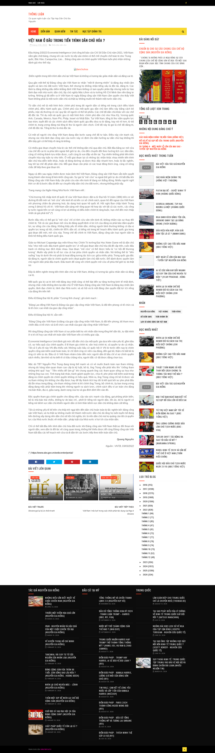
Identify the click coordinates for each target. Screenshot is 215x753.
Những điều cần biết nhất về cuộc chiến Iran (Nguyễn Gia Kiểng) (60, 600)
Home (33, 31)
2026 (145, 574)
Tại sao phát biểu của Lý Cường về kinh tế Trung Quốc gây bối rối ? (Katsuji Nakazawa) (169, 614)
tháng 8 (146, 541)
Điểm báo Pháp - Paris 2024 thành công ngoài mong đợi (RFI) (114, 705)
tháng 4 (146, 525)
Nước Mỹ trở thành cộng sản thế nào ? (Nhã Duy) (114, 627)
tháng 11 (146, 553)
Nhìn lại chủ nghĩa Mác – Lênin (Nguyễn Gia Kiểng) (61, 686)
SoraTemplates (45, 749)
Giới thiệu (41, 3)
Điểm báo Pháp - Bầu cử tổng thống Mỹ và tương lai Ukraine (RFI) (115, 720)
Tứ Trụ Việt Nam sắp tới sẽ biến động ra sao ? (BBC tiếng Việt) (170, 413)
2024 (145, 566)
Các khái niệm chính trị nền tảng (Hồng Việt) (161, 137)
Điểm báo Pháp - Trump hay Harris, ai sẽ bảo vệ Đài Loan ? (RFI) (115, 660)
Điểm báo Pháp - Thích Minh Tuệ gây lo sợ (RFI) (115, 734)
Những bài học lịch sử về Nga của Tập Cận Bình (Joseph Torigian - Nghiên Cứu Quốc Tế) (169, 629)
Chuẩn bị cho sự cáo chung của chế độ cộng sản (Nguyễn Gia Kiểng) (161, 50)
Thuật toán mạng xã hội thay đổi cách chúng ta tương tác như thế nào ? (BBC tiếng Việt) (169, 372)
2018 (145, 493)
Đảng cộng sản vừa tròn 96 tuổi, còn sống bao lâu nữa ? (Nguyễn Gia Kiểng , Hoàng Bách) (62, 672)
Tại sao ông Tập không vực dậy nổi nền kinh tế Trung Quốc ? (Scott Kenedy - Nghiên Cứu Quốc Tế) (169, 645)
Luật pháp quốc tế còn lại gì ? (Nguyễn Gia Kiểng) (61, 727)
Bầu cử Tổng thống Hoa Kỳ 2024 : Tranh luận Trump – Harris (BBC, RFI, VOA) (116, 614)
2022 (145, 509)
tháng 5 (146, 529)
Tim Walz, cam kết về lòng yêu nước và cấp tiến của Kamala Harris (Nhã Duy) (114, 690)
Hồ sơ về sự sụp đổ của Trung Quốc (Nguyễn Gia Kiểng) (161, 142)
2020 (145, 501)
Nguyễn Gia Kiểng (148, 311)
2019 (145, 497)
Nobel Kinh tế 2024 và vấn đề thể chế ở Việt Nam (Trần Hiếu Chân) (171, 453)
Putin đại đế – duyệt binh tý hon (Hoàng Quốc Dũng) (171, 192)
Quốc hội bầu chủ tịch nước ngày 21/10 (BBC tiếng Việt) (171, 465)
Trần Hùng (176, 311)
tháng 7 (146, 537)
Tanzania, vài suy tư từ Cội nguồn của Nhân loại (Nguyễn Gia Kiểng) (60, 657)
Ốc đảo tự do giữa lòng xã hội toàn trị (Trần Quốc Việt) (79, 491)
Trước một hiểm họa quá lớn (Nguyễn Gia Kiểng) (60, 614)
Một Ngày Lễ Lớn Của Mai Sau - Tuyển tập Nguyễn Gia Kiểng (171, 258)
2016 (145, 484)
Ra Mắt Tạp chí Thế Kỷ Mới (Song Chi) (44, 493)
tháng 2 (146, 517)
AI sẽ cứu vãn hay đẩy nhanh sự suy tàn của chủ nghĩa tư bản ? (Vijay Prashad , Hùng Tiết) (171, 275)
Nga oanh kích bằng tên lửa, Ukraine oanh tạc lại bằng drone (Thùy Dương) (171, 220)
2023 (145, 562)
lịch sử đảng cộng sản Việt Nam (154, 322)
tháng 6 (146, 533)
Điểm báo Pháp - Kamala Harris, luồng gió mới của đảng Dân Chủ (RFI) (115, 675)
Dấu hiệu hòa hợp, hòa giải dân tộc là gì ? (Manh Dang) (170, 232)
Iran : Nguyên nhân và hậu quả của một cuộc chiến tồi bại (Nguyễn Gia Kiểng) (61, 629)
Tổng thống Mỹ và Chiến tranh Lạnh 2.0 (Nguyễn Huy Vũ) (115, 599)
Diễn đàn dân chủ (59, 45)
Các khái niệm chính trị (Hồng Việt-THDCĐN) (168, 179)
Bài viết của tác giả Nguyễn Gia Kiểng (170, 165)
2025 (145, 570)
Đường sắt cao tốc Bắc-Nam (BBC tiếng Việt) (170, 245)
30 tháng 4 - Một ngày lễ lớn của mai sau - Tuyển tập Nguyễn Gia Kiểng (160, 147)
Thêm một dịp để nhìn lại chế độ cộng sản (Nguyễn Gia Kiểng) (62, 699)
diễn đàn (34, 478)
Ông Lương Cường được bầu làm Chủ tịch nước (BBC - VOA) (170, 427)
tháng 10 (146, 549)
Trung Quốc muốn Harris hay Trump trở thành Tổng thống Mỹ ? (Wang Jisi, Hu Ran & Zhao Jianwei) (115, 644)
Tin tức (74, 31)
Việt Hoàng (163, 311)
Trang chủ (32, 3)
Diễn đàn (45, 31)
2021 (145, 505)
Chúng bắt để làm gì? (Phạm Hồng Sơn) (116, 493)
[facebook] (186, 3)
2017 (145, 488)
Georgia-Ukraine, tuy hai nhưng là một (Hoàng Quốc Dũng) (170, 207)
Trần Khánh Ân (161, 316)
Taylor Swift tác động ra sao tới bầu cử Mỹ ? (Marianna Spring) (169, 440)
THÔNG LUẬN (36, 14)
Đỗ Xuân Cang (146, 316)
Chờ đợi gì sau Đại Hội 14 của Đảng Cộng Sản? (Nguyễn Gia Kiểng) (60, 714)
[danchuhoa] (81, 69)
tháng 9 (146, 545)
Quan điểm (60, 31)
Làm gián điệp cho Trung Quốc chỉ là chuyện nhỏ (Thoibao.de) (169, 599)
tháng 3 (146, 521)
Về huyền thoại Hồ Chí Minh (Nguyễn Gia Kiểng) (59, 642)
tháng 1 (146, 513)
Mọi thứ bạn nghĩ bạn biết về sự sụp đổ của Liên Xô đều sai (171, 398)
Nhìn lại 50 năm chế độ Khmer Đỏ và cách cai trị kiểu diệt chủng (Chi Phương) (169, 291)
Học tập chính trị (92, 31)
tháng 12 (146, 557)
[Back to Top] (184, 749)
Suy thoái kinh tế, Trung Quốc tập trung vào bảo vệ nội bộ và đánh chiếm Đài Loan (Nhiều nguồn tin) (169, 664)
